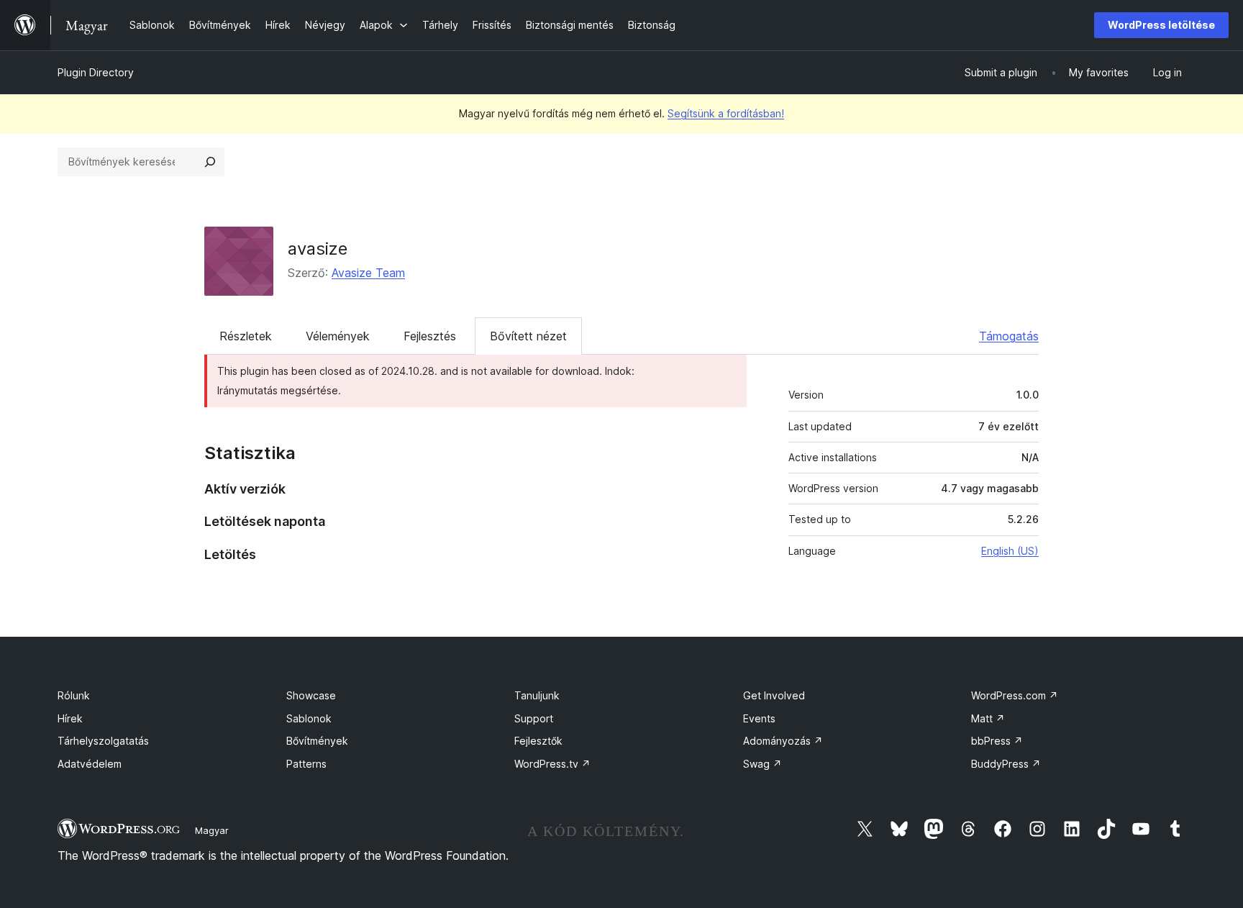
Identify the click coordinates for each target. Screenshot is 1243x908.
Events (759, 718)
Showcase (311, 695)
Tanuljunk (537, 695)
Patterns (306, 764)
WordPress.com (1014, 695)
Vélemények (338, 336)
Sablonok (309, 718)
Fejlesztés (430, 336)
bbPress (997, 741)
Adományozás (783, 741)
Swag (762, 764)
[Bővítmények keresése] (210, 161)
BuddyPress (1006, 764)
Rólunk (74, 695)
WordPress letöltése (1161, 25)
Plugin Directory (96, 72)
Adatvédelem (90, 764)
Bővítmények (317, 741)
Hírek (70, 718)
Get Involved (774, 695)
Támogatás (1009, 336)
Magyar (212, 830)
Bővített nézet (528, 336)
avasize (317, 248)
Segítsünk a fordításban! (726, 113)
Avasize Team (368, 272)
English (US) (1010, 551)
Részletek (245, 336)
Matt (988, 718)
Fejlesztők (538, 741)
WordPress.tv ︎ (552, 764)
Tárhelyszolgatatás (103, 741)
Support (533, 718)
